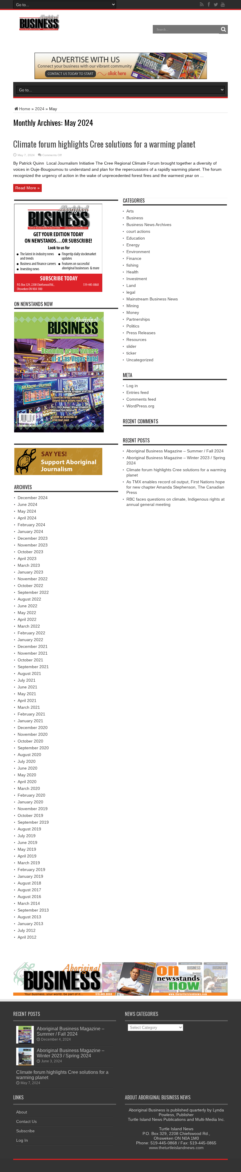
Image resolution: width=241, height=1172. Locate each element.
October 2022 (30, 585)
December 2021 (33, 646)
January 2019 (30, 876)
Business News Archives (148, 224)
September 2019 (33, 822)
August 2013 (29, 916)
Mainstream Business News (152, 299)
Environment (138, 251)
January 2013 (30, 923)
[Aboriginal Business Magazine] (39, 29)
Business (134, 217)
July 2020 (27, 761)
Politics (132, 326)
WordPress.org (140, 406)
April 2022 (27, 619)
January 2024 (30, 531)
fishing (132, 265)
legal (130, 292)
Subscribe (25, 1130)
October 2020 (30, 741)
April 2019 (27, 856)
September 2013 (33, 910)
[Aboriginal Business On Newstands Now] (120, 77)
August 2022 (29, 599)
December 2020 (33, 727)
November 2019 (33, 808)
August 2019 (29, 829)
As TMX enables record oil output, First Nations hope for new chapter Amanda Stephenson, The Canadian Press (175, 487)
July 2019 (27, 835)
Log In (22, 1140)
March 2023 (29, 565)
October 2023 (30, 551)
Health (132, 272)
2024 (39, 108)
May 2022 (27, 612)
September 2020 (33, 747)
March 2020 (29, 788)
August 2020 (29, 754)
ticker (131, 353)
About (21, 1112)
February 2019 (31, 869)
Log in (132, 385)
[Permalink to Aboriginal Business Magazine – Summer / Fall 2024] (25, 1042)
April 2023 (27, 558)
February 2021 (31, 714)
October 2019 (30, 815)
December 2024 (33, 497)
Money (132, 312)
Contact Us (26, 1121)
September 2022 (33, 592)
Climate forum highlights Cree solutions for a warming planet (104, 144)
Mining (132, 305)
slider (131, 346)
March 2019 (29, 862)
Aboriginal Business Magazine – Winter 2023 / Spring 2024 (70, 1053)
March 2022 (29, 626)
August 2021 (29, 673)
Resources (136, 339)
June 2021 (27, 687)
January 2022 (30, 639)
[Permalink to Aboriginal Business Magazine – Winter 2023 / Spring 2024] (25, 1063)
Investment (136, 278)
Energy (133, 245)
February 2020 (31, 795)
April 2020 (27, 781)
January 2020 (30, 802)
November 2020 (33, 734)
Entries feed (137, 392)
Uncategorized (139, 359)
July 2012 (27, 930)
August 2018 (29, 883)
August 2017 (29, 889)
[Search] (223, 29)
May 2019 (27, 849)
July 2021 (27, 680)
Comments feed (141, 399)
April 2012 (27, 937)
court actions (138, 231)
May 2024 (27, 511)
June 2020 (27, 768)
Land (131, 285)
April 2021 (27, 700)
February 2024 (31, 524)
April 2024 (27, 518)
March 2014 (29, 903)
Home (24, 108)
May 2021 (27, 693)
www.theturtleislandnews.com (176, 1147)
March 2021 (29, 707)
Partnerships (138, 319)
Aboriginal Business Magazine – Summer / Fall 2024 (175, 451)
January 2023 (30, 572)
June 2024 (27, 504)
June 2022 (27, 605)
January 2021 (30, 720)
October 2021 (30, 660)
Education (135, 238)
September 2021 (33, 666)
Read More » (27, 187)
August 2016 (29, 896)
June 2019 (27, 842)
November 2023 (33, 545)
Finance (133, 258)
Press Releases (140, 332)
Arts (130, 211)
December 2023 (33, 538)
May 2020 (27, 775)
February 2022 (31, 633)
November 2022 (33, 578)
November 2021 (33, 653)
